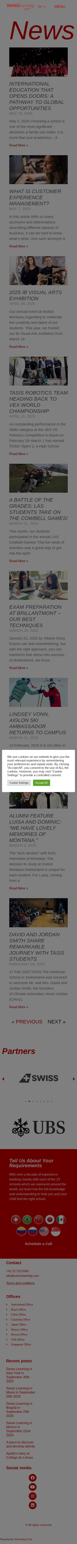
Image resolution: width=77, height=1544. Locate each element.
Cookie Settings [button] (19, 782)
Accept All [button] (42, 782)
